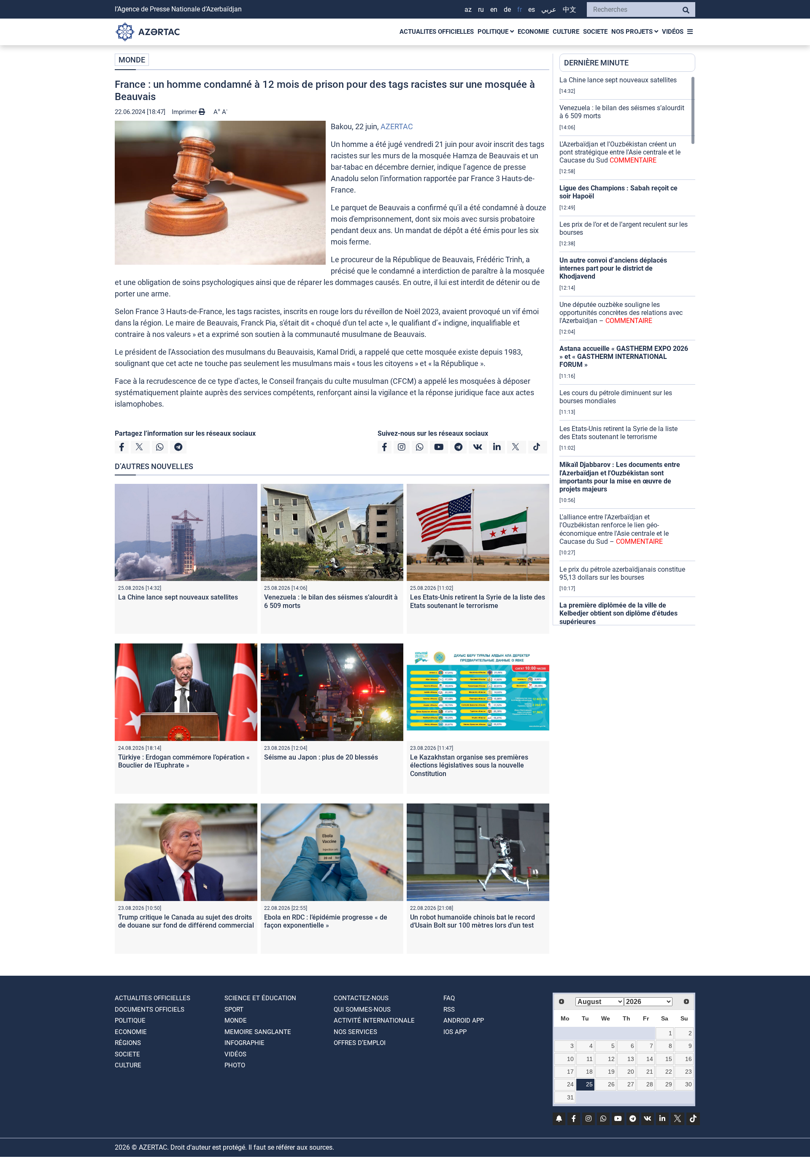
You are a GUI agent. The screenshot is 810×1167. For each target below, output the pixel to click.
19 (611, 1071)
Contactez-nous (361, 998)
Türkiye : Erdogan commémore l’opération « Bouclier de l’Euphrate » (184, 761)
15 (668, 1059)
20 (630, 1071)
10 (570, 1059)
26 (611, 1084)
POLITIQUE (494, 31)
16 (688, 1059)
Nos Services (355, 1032)
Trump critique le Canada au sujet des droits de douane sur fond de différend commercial (186, 921)
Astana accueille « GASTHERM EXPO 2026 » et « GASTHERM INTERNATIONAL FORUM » (623, 357)
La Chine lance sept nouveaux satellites (178, 597)
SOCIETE (595, 31)
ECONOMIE (533, 31)
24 (570, 1084)
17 (570, 1071)
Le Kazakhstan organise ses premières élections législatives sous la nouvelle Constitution (469, 765)
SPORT (233, 1009)
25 (589, 1084)
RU (481, 9)
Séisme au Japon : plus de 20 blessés (321, 757)
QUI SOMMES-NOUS (362, 1009)
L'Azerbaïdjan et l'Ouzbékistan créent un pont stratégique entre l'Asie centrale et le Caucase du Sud (619, 152)
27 (630, 1084)
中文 (569, 9)
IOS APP (455, 1032)
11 (589, 1059)
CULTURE (566, 31)
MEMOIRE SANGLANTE (257, 1032)
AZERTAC (397, 126)
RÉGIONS (128, 1043)
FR (519, 9)
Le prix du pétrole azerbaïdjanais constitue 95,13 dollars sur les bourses (622, 573)
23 (688, 1071)
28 (649, 1084)
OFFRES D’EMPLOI (360, 1043)
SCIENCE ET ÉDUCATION (260, 998)
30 (688, 1084)
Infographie (244, 1043)
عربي (548, 9)
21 (649, 1071)
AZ (468, 9)
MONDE (132, 59)
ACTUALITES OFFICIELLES (437, 31)
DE (507, 9)
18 (589, 1071)
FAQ (449, 998)
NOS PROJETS (632, 31)
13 (630, 1059)
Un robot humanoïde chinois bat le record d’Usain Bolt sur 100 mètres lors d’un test (472, 921)
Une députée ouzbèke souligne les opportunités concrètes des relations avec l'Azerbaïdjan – (621, 313)
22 (668, 1071)
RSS (449, 1009)
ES (531, 9)
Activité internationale (374, 1020)
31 (570, 1097)
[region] (627, 350)
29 (668, 1084)
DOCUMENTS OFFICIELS (149, 1009)
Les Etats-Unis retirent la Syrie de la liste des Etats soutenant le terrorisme (477, 601)
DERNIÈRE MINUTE (596, 62)
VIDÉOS (672, 31)
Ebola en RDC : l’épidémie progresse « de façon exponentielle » (325, 921)
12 (611, 1059)
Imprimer (185, 112)
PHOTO (234, 1065)
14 (649, 1059)
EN (493, 9)
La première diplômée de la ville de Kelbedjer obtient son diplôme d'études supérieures (618, 613)
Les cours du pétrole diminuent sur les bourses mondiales (615, 397)
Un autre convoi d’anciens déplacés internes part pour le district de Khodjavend (613, 268)
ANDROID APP (463, 1020)
